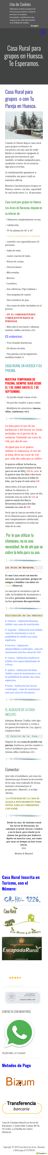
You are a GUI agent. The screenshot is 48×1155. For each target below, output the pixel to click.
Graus (8, 585)
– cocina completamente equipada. (23, 236)
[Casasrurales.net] (22, 996)
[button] (44, 32)
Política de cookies (21, 23)
